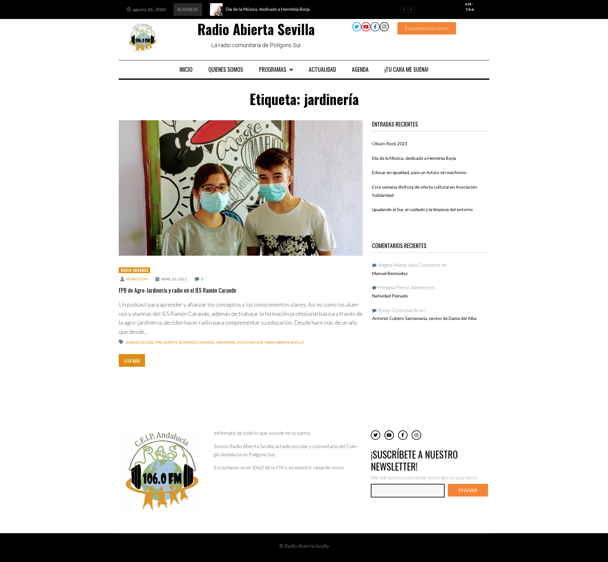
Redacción (137, 279)
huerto (170, 342)
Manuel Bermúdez (390, 273)
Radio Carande (134, 270)
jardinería (225, 342)
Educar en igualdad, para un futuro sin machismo (419, 172)
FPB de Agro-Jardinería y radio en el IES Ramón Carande (177, 290)
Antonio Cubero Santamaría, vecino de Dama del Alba (424, 318)
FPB (158, 342)
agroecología (139, 342)
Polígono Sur (250, 342)
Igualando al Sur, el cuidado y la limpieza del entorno (422, 209)
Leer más (132, 360)
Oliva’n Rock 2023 (389, 143)
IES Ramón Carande (196, 342)
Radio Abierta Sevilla (284, 342)
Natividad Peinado (390, 295)
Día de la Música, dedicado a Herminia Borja (414, 158)
